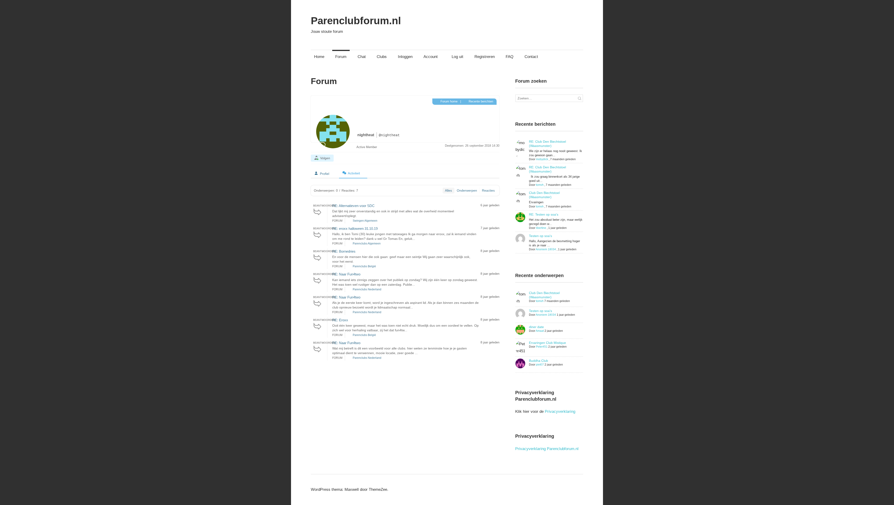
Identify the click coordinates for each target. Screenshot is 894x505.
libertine (541, 228)
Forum (340, 56)
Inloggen (405, 56)
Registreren (484, 56)
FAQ (509, 56)
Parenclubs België (364, 266)
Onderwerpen (467, 190)
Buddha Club (538, 361)
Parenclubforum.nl (356, 20)
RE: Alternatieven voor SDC (353, 206)
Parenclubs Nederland (367, 289)
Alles (448, 190)
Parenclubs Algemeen (367, 243)
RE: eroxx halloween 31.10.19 (355, 228)
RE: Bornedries (344, 251)
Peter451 (542, 346)
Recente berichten (480, 101)
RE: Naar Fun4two (346, 274)
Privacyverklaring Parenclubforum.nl (547, 449)
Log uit (457, 56)
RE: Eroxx (340, 320)
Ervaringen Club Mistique (547, 343)
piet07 (540, 364)
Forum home (448, 101)
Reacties (488, 190)
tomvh (540, 184)
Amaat (540, 330)
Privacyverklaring (560, 411)
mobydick (542, 159)
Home (319, 56)
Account (430, 56)
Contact (531, 56)
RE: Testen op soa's (543, 214)
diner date (536, 327)
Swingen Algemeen (365, 220)
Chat (362, 56)
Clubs (382, 56)
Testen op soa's (540, 236)
